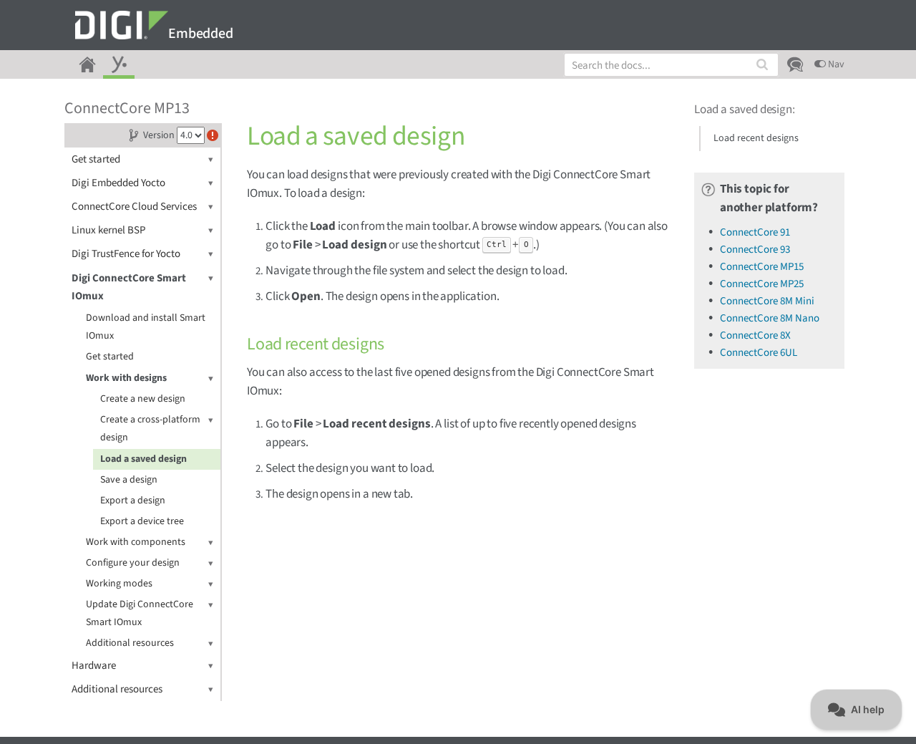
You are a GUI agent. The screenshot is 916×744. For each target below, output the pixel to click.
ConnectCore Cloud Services (134, 206)
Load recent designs (756, 138)
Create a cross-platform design (150, 428)
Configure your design (133, 563)
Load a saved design (143, 459)
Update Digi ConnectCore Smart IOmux (139, 613)
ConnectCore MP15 (762, 266)
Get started (96, 159)
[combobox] (671, 64)
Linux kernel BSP (108, 230)
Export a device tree (142, 521)
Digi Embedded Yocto (118, 182)
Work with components (135, 542)
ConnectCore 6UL (758, 352)
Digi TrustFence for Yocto (126, 253)
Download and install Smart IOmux (145, 327)
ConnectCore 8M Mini (767, 301)
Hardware (94, 665)
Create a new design (142, 399)
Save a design (128, 480)
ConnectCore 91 (755, 232)
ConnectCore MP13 (127, 108)
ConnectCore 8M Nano (769, 318)
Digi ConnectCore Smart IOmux (129, 287)
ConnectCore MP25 (762, 283)
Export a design (132, 500)
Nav (835, 64)
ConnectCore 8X (755, 335)
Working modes (119, 583)
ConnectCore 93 (755, 249)
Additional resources (130, 643)
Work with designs (126, 378)
